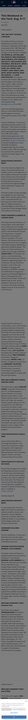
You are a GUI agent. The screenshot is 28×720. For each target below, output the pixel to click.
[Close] (26, 701)
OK (14, 717)
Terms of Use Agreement (15, 709)
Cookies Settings (14, 712)
